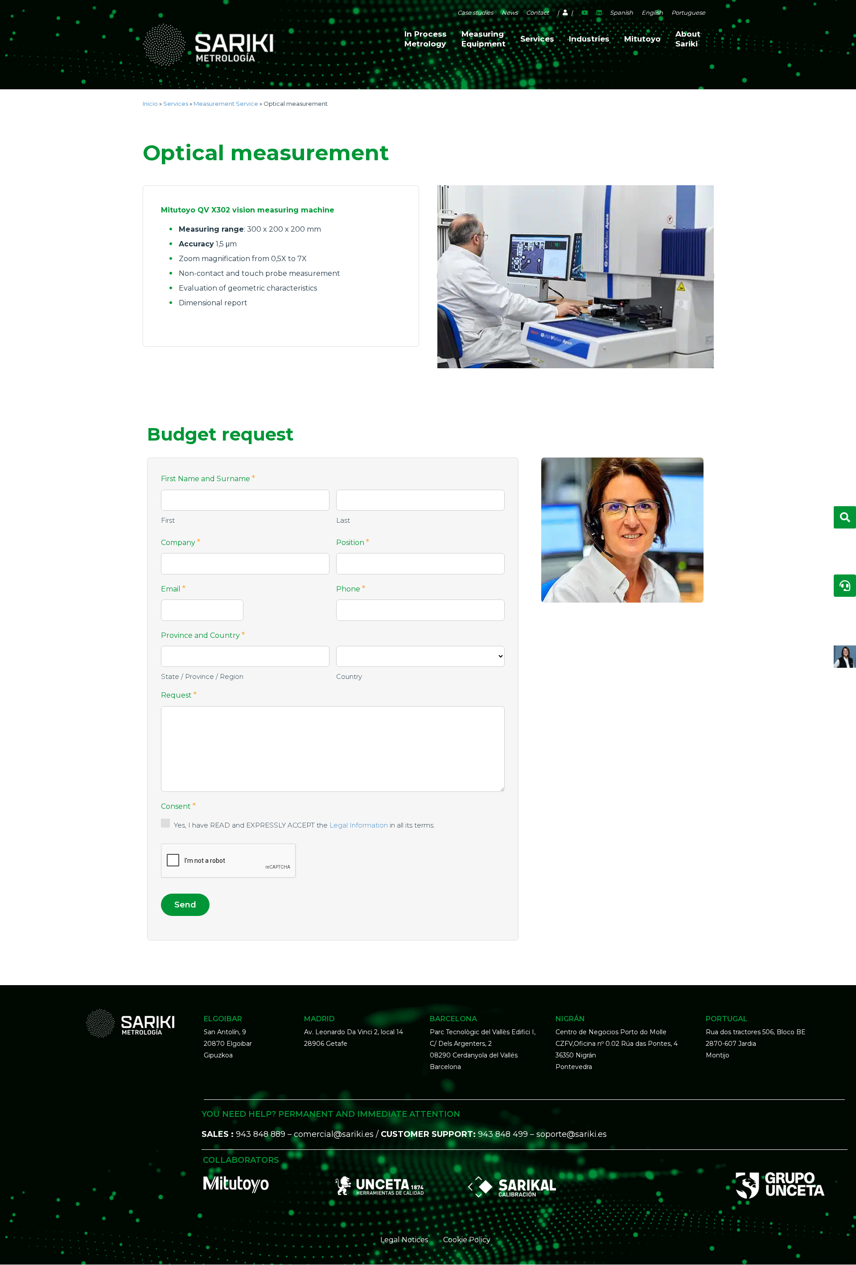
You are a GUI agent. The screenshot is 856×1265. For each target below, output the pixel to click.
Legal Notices (404, 1240)
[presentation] (228, 861)
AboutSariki (687, 38)
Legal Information (358, 825)
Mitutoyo (642, 38)
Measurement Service (225, 103)
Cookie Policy (466, 1240)
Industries (589, 38)
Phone (350, 589)
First (168, 520)
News (510, 12)
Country (349, 676)
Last (343, 520)
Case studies (475, 12)
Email (173, 589)
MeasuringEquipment (483, 38)
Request (179, 695)
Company (180, 542)
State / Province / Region (202, 676)
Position (352, 542)
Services (537, 38)
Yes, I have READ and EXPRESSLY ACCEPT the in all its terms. (304, 825)
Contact (537, 12)
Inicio (150, 103)
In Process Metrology (425, 38)
